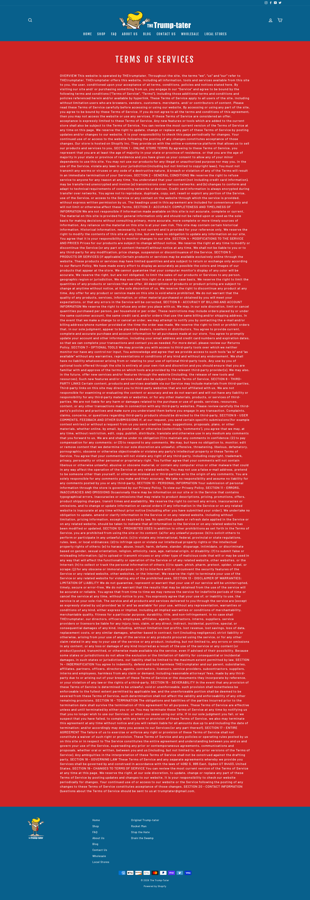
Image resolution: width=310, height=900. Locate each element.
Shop (101, 34)
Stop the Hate (140, 832)
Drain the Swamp (142, 838)
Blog (147, 34)
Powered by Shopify (155, 886)
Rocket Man (139, 826)
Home (87, 34)
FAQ (114, 34)
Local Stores (216, 34)
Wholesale (190, 34)
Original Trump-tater (145, 820)
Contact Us (166, 34)
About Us (130, 34)
